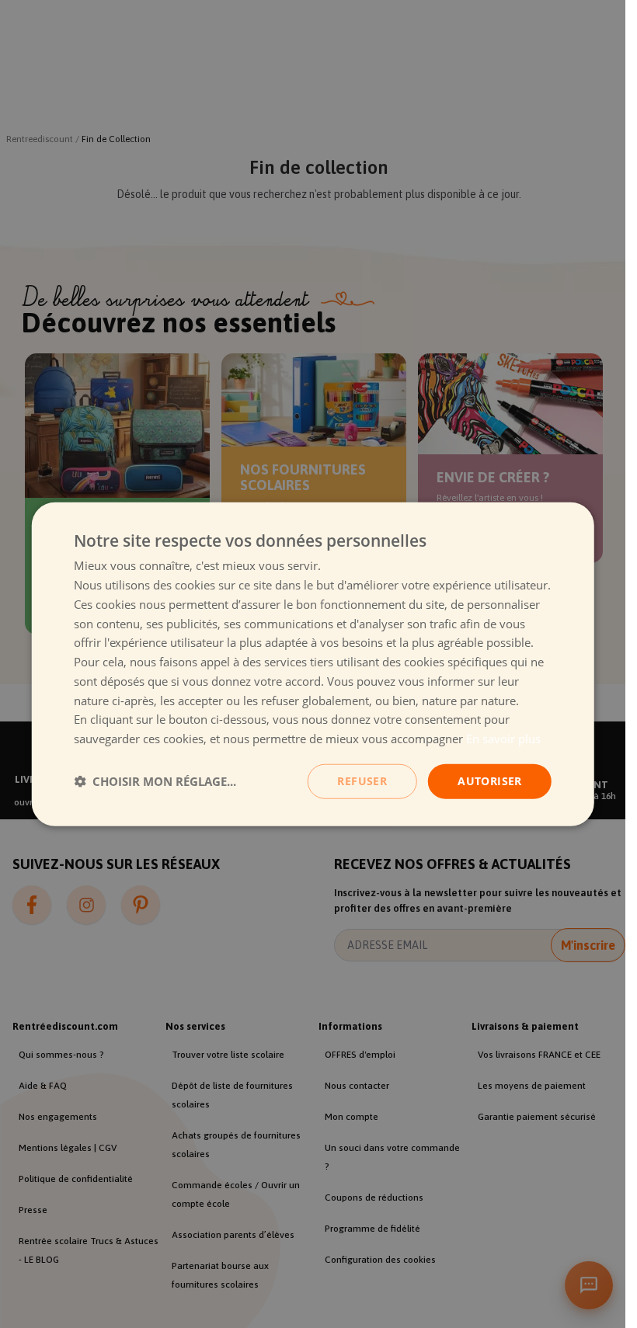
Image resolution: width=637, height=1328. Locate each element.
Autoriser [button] (490, 781)
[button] (155, 781)
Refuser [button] (362, 781)
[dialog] (312, 664)
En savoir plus (503, 738)
